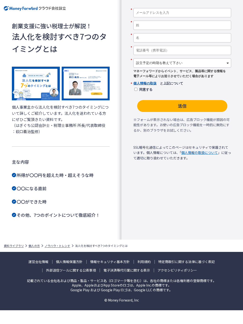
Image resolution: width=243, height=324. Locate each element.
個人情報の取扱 (145, 83)
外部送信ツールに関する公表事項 (71, 270)
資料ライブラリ (14, 245)
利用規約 (144, 261)
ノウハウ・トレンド (57, 245)
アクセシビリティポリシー (177, 270)
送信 (182, 106)
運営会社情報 (38, 261)
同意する (146, 89)
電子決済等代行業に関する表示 (126, 270)
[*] (182, 6)
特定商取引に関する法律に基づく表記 (186, 261)
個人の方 (34, 245)
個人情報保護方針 (69, 261)
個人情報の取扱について (199, 152)
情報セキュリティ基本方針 (110, 261)
